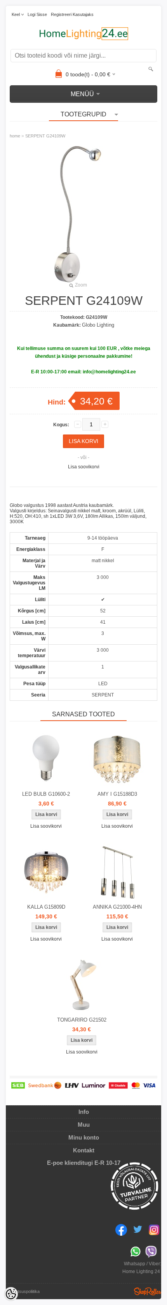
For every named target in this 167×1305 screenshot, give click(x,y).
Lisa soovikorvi (83, 467)
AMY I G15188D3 (117, 794)
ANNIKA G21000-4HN (117, 907)
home (15, 136)
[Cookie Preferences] (11, 1294)
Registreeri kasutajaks (72, 14)
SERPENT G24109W (45, 136)
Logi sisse (37, 14)
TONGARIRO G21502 (81, 1020)
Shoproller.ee (147, 1291)
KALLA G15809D (46, 907)
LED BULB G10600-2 (46, 794)
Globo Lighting (98, 325)
